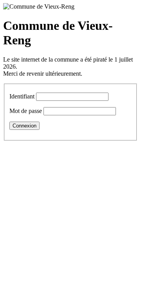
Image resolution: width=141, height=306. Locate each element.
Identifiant (21, 96)
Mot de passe (25, 110)
